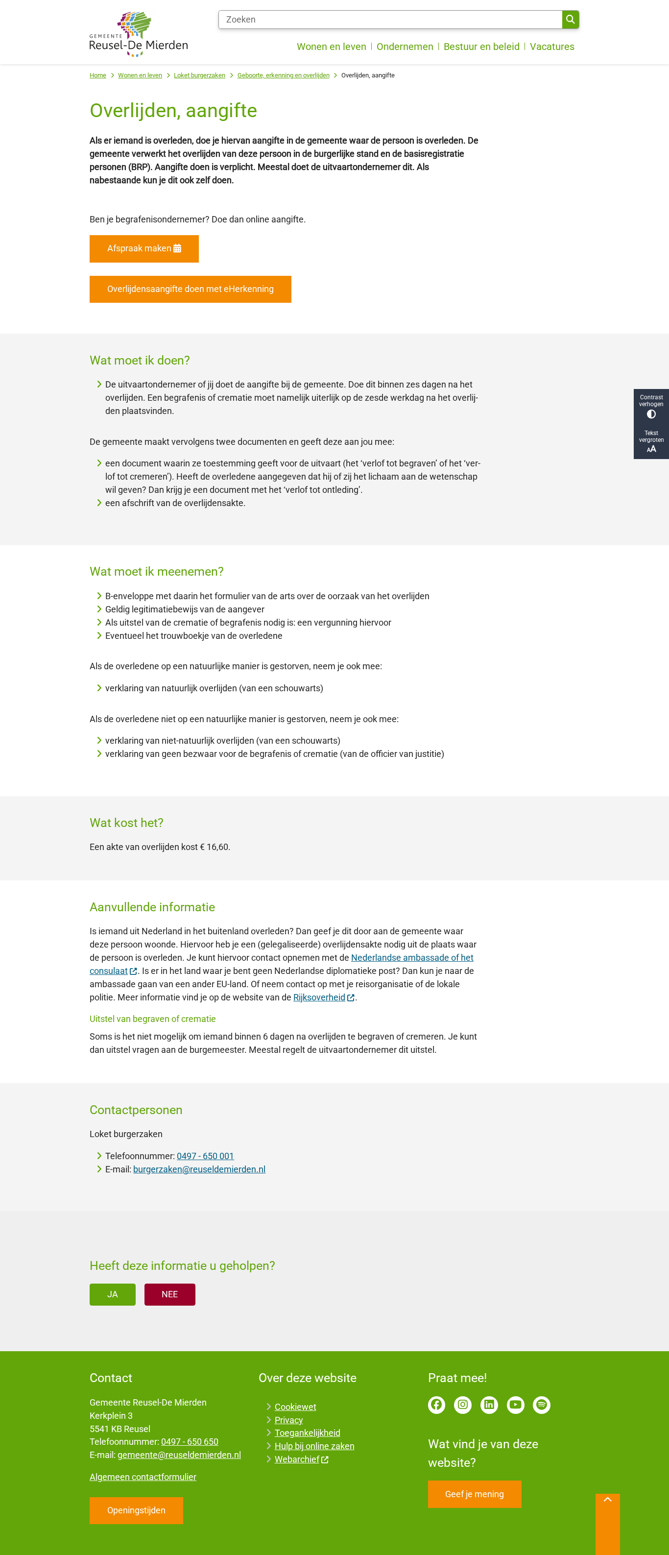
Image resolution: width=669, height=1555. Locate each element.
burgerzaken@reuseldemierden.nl (199, 1169)
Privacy (289, 1420)
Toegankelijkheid (307, 1433)
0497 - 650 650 (189, 1441)
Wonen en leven (140, 75)
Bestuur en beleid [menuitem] (482, 46)
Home (98, 75)
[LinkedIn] (489, 1405)
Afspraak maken (139, 248)
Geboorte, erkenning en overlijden (284, 75)
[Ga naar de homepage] (139, 34)
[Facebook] (437, 1405)
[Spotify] (541, 1405)
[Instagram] (463, 1405)
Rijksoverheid (319, 997)
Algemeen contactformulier (143, 1477)
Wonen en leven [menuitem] (331, 46)
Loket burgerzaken (199, 75)
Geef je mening (474, 1494)
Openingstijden (136, 1510)
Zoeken (570, 19)
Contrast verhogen (651, 401)
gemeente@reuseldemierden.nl (179, 1455)
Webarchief (297, 1459)
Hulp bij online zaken (315, 1446)
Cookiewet (295, 1407)
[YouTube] (516, 1405)
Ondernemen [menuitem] (405, 46)
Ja (112, 1294)
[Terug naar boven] (608, 1524)
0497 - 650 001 (205, 1156)
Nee (170, 1294)
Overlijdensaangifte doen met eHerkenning (190, 289)
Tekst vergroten (651, 436)
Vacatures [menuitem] (552, 46)
